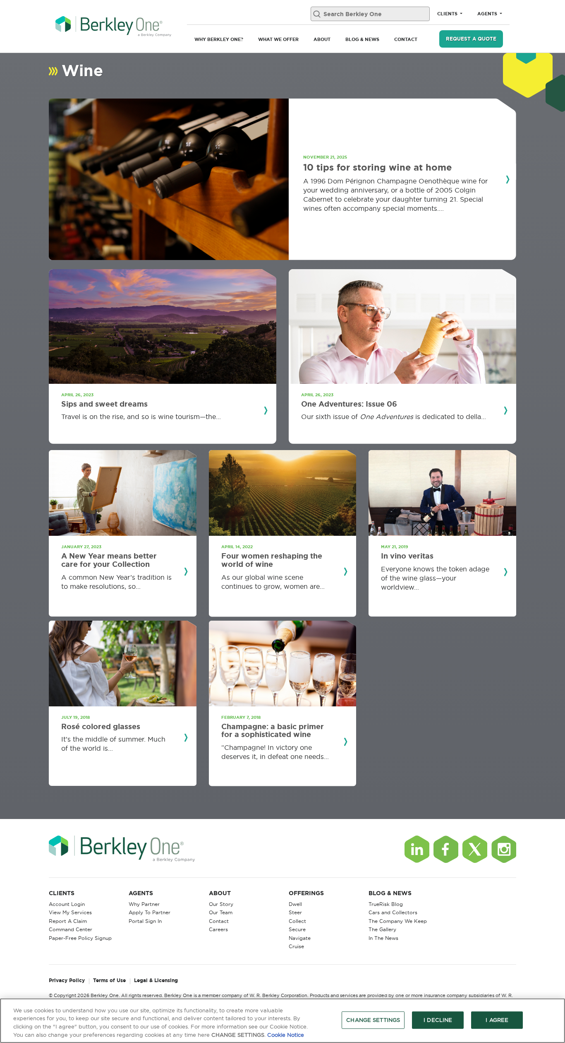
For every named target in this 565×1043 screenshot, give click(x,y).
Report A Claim (68, 921)
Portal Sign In (145, 921)
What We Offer (278, 39)
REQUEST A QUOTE (471, 38)
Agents (487, 13)
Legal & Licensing (156, 980)
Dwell (295, 904)
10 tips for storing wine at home (377, 167)
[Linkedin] (417, 849)
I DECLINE (438, 1020)
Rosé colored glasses (100, 726)
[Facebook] (445, 849)
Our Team (220, 912)
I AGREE (497, 1020)
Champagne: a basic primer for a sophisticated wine (272, 730)
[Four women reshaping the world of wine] (283, 493)
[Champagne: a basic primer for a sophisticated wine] (283, 663)
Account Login (67, 904)
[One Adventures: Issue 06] (402, 326)
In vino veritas (407, 556)
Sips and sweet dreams (104, 404)
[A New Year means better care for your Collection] (122, 493)
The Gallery (382, 929)
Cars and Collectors (393, 912)
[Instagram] (503, 849)
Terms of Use (109, 980)
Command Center (70, 929)
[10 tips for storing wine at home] (169, 179)
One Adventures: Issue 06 (349, 404)
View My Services (70, 912)
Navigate (300, 938)
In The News (383, 938)
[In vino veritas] (442, 493)
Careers (218, 929)
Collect (297, 921)
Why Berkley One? (218, 39)
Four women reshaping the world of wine (271, 560)
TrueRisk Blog (386, 904)
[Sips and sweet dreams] (162, 326)
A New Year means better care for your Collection (109, 560)
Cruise (296, 946)
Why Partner (144, 904)
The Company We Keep (398, 921)
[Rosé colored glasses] (122, 663)
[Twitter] (474, 849)
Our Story (221, 904)
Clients (448, 13)
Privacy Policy (67, 980)
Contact (405, 39)
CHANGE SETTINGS (373, 1020)
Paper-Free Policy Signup (80, 938)
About (322, 39)
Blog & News (362, 39)
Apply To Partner (149, 912)
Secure (297, 929)
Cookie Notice (285, 1034)
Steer (295, 912)
